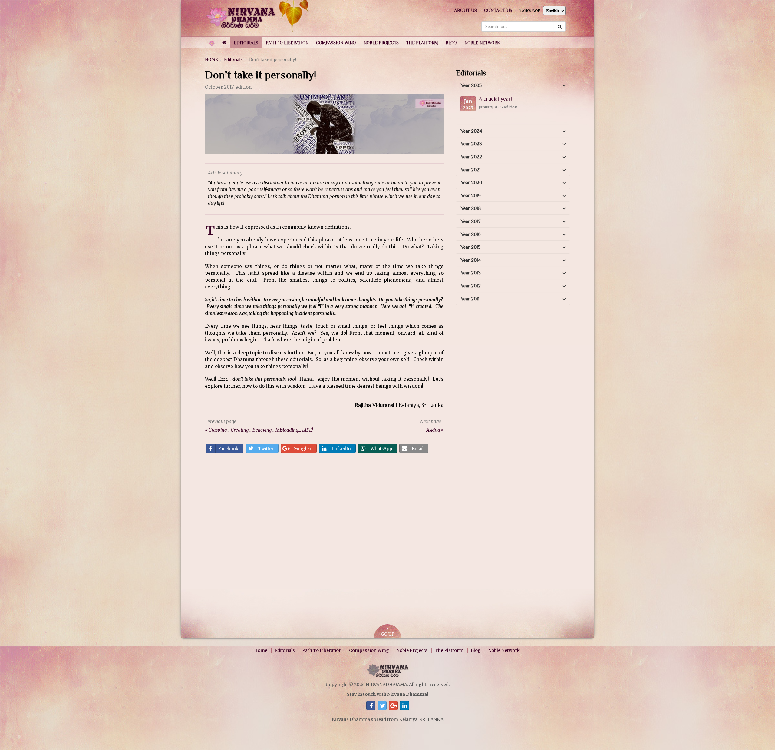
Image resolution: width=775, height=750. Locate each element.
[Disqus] (324, 541)
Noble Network (504, 650)
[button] (246, 42)
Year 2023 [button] (471, 144)
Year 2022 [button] (471, 157)
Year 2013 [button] (470, 273)
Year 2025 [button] (471, 85)
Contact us (498, 10)
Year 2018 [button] (470, 208)
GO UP (387, 634)
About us (465, 10)
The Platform (449, 650)
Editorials (233, 59)
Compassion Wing (369, 650)
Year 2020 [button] (471, 182)
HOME (211, 59)
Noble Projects (411, 650)
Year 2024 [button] (471, 131)
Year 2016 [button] (470, 234)
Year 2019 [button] (470, 195)
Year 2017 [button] (470, 221)
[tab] (513, 85)
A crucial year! (495, 99)
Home (260, 650)
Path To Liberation (322, 650)
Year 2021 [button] (470, 170)
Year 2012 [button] (470, 286)
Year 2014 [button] (470, 260)
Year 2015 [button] (470, 247)
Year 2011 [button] (470, 299)
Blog (476, 650)
